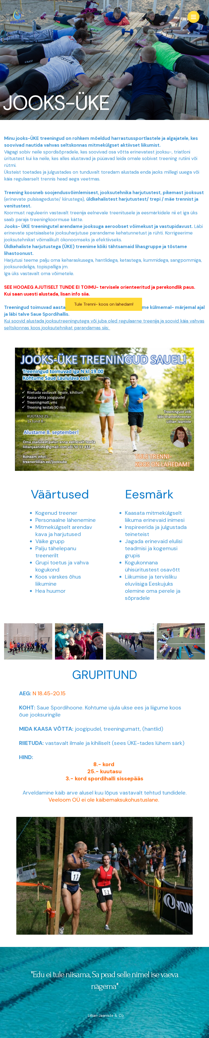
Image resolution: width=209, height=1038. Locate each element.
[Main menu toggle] (193, 17)
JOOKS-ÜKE (56, 103)
